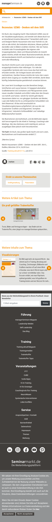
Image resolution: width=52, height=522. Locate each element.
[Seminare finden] (26, 463)
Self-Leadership (26, 327)
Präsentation (29, 183)
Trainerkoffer (26, 354)
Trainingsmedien (26, 351)
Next (49, 218)
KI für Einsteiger (26, 387)
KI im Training (26, 383)
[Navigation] (48, 3)
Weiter (45, 303)
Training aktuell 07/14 (15, 151)
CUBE (26, 375)
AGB (26, 419)
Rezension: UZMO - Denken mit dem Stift (28, 17)
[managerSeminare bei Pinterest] (42, 450)
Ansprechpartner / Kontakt (26, 415)
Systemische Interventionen (26, 398)
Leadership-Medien (26, 324)
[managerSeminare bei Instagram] (18, 450)
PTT (26, 371)
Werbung (26, 438)
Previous (3, 218)
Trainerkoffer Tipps (26, 358)
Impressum (26, 430)
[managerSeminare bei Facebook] (26, 450)
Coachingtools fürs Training (26, 391)
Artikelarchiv (6, 17)
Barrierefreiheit (26, 423)
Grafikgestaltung (14, 183)
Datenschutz (26, 427)
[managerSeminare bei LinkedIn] (10, 450)
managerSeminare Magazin (26, 320)
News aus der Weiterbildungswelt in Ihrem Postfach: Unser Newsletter (25, 297)
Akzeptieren (8, 514)
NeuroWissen (26, 394)
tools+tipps (26, 379)
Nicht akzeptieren (25, 514)
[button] (13, 162)
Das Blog (26, 331)
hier (37, 509)
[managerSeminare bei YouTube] (34, 450)
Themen (26, 434)
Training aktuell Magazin (26, 347)
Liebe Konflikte (26, 402)
